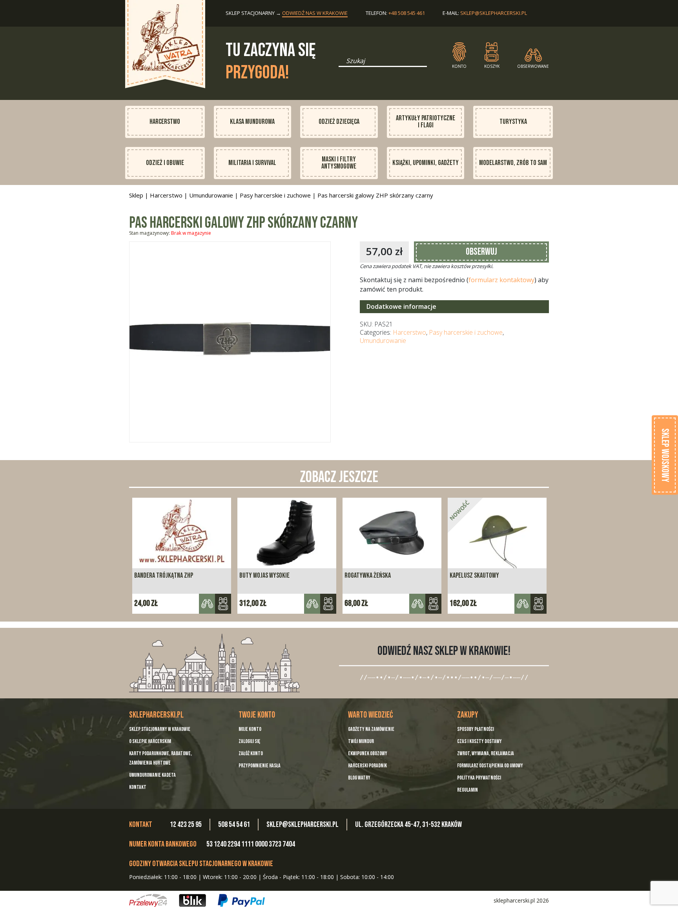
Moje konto (250, 729)
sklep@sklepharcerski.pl (493, 12)
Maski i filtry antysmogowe (338, 162)
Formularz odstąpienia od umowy (490, 765)
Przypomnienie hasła (260, 765)
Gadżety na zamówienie (371, 729)
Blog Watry (359, 777)
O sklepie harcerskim (150, 741)
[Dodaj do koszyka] (223, 603)
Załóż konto (251, 753)
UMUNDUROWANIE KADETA (152, 775)
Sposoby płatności (475, 729)
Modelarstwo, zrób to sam (513, 163)
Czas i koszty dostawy (479, 741)
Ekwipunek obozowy (367, 753)
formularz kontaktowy (501, 280)
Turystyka (513, 122)
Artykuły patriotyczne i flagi (425, 121)
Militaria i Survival (252, 163)
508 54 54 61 (234, 824)
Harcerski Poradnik (367, 765)
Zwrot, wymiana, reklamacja (485, 753)
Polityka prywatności (479, 777)
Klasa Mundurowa (252, 122)
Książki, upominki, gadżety (425, 163)
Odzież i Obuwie (165, 163)
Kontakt (137, 787)
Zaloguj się (249, 741)
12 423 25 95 (186, 824)
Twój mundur (361, 741)
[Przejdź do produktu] (328, 603)
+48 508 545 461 (406, 12)
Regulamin (467, 790)
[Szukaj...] (341, 63)
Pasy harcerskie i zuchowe (275, 195)
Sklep (136, 195)
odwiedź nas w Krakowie (315, 12)
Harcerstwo (164, 122)
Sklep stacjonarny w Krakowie (159, 729)
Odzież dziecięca (339, 122)
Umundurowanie (211, 195)
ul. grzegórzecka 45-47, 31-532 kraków (408, 824)
